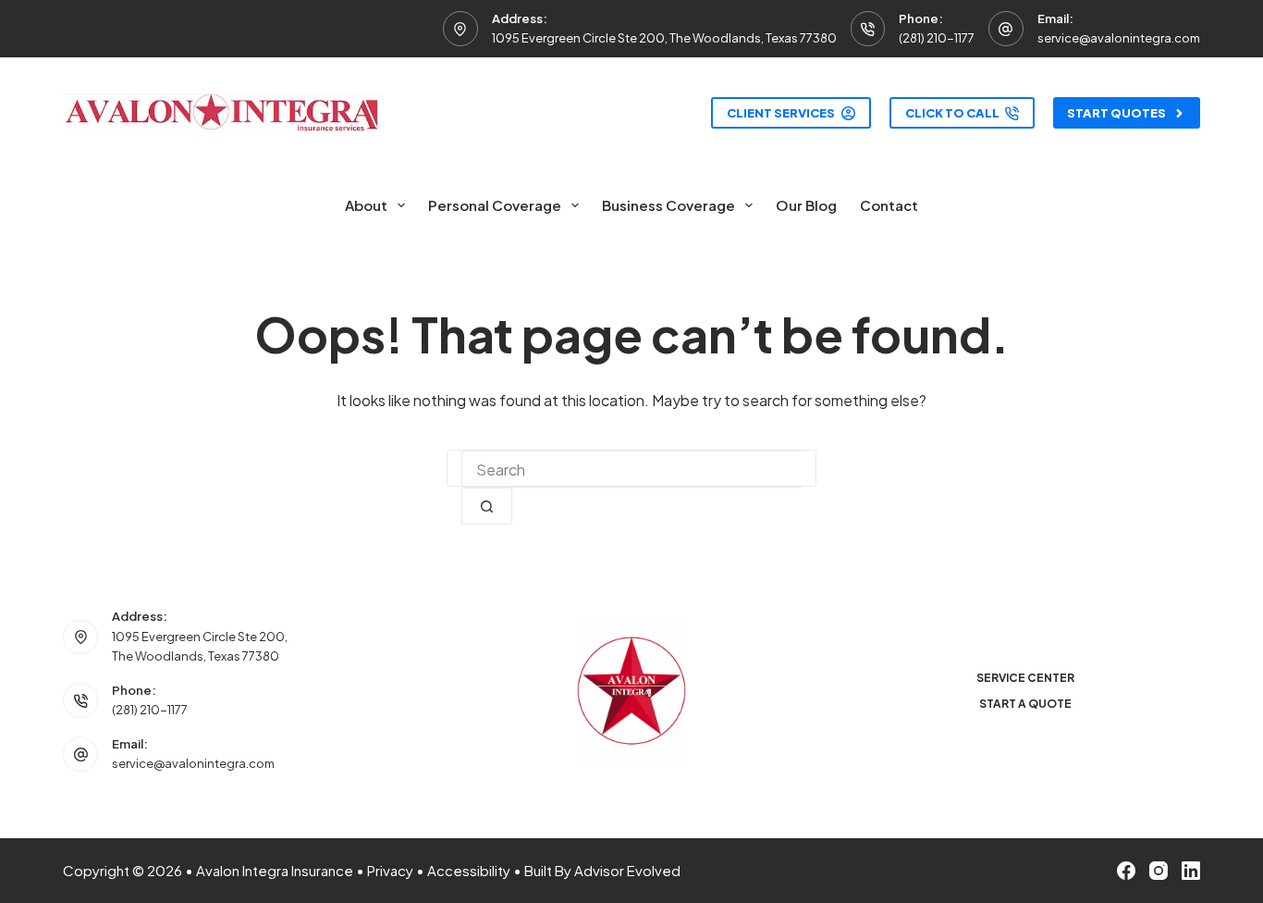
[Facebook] (1126, 870)
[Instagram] (1158, 870)
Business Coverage (668, 205)
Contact (889, 205)
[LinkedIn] (1191, 870)
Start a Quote (1025, 704)
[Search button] (486, 506)
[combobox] (631, 469)
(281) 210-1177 (937, 38)
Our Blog (806, 205)
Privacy (390, 870)
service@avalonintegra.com (1118, 38)
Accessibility (468, 870)
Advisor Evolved (627, 870)
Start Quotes (1116, 112)
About (366, 205)
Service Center (1025, 678)
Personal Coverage (494, 205)
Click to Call (952, 112)
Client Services (781, 112)
